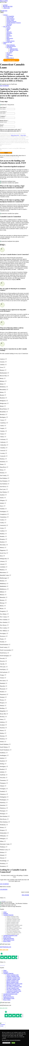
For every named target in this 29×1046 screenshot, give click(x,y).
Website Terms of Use (15, 135)
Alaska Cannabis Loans (12, 916)
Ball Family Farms (14, 50)
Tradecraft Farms (14, 48)
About (4, 43)
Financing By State (7, 42)
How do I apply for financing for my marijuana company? (13, 289)
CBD (7, 30)
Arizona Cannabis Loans (12, 918)
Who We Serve (6, 26)
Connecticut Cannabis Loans (13, 932)
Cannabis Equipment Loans (10, 935)
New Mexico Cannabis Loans (14, 928)
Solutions (5, 14)
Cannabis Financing (8, 915)
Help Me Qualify (11, 60)
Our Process (9, 24)
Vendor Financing (10, 18)
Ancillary (8, 28)
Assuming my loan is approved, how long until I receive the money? (13, 310)
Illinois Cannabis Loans (12, 923)
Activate (5, 5)
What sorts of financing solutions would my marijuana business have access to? (12, 328)
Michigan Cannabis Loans (13, 926)
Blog (7, 56)
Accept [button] (13, 1042)
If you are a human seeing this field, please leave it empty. (13, 156)
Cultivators (8, 31)
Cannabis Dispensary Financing (13, 22)
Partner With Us (10, 58)
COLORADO (3, 889)
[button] (14, 251)
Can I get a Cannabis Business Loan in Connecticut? (14, 254)
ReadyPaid (8, 25)
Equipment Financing (11, 21)
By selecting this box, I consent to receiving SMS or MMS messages (12, 148)
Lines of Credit (9, 17)
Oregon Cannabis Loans (12, 934)
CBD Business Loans (8, 940)
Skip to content (4, 0)
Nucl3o (11, 51)
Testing (8, 39)
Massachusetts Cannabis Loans (14, 925)
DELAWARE (25, 895)
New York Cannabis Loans (13, 931)
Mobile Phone (4, 120)
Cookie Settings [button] (6, 1042)
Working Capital (10, 20)
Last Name (3, 111)
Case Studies (9, 47)
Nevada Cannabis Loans (12, 929)
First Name (3, 107)
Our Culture (9, 52)
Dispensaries (9, 33)
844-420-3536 (8, 6)
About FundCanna (10, 44)
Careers (8, 54)
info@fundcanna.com (5, 947)
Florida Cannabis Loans (12, 922)
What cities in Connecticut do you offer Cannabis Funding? (13, 349)
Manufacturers (9, 38)
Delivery (8, 34)
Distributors (9, 35)
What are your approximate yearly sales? (11, 129)
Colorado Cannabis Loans (13, 920)
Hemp (7, 37)
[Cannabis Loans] (3, 1027)
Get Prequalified (10, 16)
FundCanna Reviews (11, 46)
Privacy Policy (23, 135)
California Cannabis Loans (13, 919)
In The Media (9, 55)
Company (3, 116)
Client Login (6, 8)
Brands (8, 29)
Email (2, 125)
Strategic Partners (10, 41)
